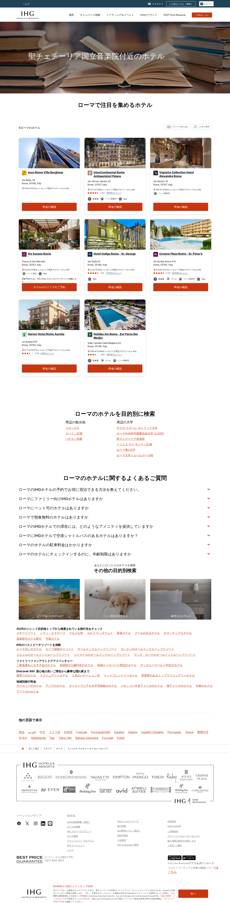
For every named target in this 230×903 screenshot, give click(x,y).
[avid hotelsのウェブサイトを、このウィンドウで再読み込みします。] (121, 789)
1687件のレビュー (114, 354)
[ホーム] (23, 749)
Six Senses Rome (39, 253)
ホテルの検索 (73, 826)
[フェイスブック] (19, 823)
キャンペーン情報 (90, 14)
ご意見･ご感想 (174, 845)
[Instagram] (36, 823)
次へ (193, 893)
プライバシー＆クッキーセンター (183, 836)
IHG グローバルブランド (79, 831)
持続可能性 (122, 835)
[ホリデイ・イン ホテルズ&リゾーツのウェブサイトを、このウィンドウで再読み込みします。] (87, 789)
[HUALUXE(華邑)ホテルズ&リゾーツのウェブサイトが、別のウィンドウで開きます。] (186, 776)
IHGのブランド (148, 14)
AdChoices (173, 826)
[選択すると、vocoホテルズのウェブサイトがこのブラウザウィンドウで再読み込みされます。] (157, 776)
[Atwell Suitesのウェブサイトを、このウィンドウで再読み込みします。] (139, 789)
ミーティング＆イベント (120, 14)
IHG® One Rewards (175, 14)
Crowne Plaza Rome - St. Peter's (180, 253)
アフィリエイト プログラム (80, 840)
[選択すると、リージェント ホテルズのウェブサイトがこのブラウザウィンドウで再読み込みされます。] (45, 776)
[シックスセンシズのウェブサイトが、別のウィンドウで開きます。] (28, 776)
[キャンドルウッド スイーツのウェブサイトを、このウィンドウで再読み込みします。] (200, 789)
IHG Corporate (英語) (128, 844)
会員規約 (171, 821)
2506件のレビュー (180, 273)
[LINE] (50, 823)
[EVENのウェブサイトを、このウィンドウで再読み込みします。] (50, 789)
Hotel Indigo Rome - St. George (115, 253)
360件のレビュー (113, 193)
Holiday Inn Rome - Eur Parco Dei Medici (116, 336)
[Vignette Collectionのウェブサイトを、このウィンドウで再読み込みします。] (100, 776)
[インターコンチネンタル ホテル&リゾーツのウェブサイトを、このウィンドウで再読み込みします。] (71, 776)
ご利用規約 (172, 831)
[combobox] (177, 126)
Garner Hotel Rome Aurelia (46, 334)
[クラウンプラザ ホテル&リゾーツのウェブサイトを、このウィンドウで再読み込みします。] (202, 776)
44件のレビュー (47, 353)
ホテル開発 (72, 836)
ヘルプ (26, 4)
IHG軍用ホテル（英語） (129, 830)
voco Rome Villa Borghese (45, 172)
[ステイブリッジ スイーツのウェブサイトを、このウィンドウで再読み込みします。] (161, 789)
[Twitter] (27, 823)
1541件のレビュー (113, 273)
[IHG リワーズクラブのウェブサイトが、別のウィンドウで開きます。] (190, 801)
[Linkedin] (43, 823)
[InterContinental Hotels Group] (27, 14)
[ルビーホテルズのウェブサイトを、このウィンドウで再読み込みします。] (172, 776)
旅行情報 (121, 826)
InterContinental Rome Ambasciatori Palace (109, 174)
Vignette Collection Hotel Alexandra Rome (176, 174)
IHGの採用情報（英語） (79, 821)
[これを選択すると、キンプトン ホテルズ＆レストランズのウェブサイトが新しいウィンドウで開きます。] (121, 776)
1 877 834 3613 (54, 860)
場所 (71, 14)
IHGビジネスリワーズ (128, 821)
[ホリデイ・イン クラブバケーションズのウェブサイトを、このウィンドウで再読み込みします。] (181, 789)
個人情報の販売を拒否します (181, 840)
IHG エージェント (76, 845)
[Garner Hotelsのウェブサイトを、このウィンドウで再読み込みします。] (106, 789)
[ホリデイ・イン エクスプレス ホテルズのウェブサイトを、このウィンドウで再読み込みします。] (69, 789)
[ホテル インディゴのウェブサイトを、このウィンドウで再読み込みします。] (140, 776)
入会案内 (121, 840)
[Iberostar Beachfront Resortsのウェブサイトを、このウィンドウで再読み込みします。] (29, 789)
